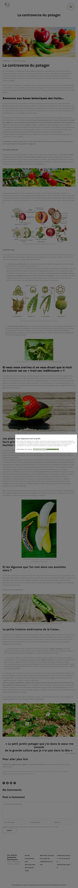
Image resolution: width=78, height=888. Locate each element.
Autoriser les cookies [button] (53, 449)
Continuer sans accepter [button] (40, 449)
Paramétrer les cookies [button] (24, 449)
